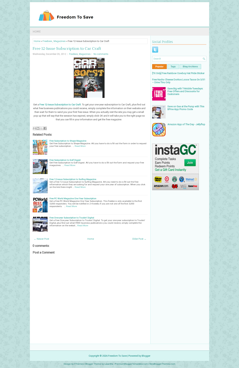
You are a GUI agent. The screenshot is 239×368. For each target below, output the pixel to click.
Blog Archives (190, 66)
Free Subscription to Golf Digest (65, 160)
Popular (159, 66)
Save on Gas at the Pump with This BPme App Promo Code (185, 108)
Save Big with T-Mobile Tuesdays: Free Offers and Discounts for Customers (185, 91)
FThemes (79, 364)
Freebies (47, 41)
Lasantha (108, 364)
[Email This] (34, 128)
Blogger (146, 355)
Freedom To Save (117, 355)
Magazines (60, 41)
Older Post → (139, 238)
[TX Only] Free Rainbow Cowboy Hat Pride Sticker (178, 73)
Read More (80, 146)
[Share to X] (41, 128)
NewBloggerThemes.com (162, 364)
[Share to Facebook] (45, 128)
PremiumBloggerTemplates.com (131, 364)
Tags (173, 66)
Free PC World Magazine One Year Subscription (72, 198)
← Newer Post (41, 238)
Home (37, 31)
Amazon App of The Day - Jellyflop (186, 124)
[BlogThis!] (38, 128)
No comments (101, 54)
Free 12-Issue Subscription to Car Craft (67, 49)
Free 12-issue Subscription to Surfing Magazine (72, 179)
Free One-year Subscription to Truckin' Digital (71, 217)
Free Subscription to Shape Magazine (67, 141)
